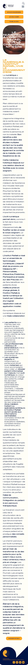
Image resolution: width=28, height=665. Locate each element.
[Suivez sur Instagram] (17, 662)
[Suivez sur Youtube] (23, 662)
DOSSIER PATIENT (14, 638)
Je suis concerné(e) (14, 12)
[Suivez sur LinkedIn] (20, 662)
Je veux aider (14, 16)
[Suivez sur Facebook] (14, 662)
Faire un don (14, 21)
